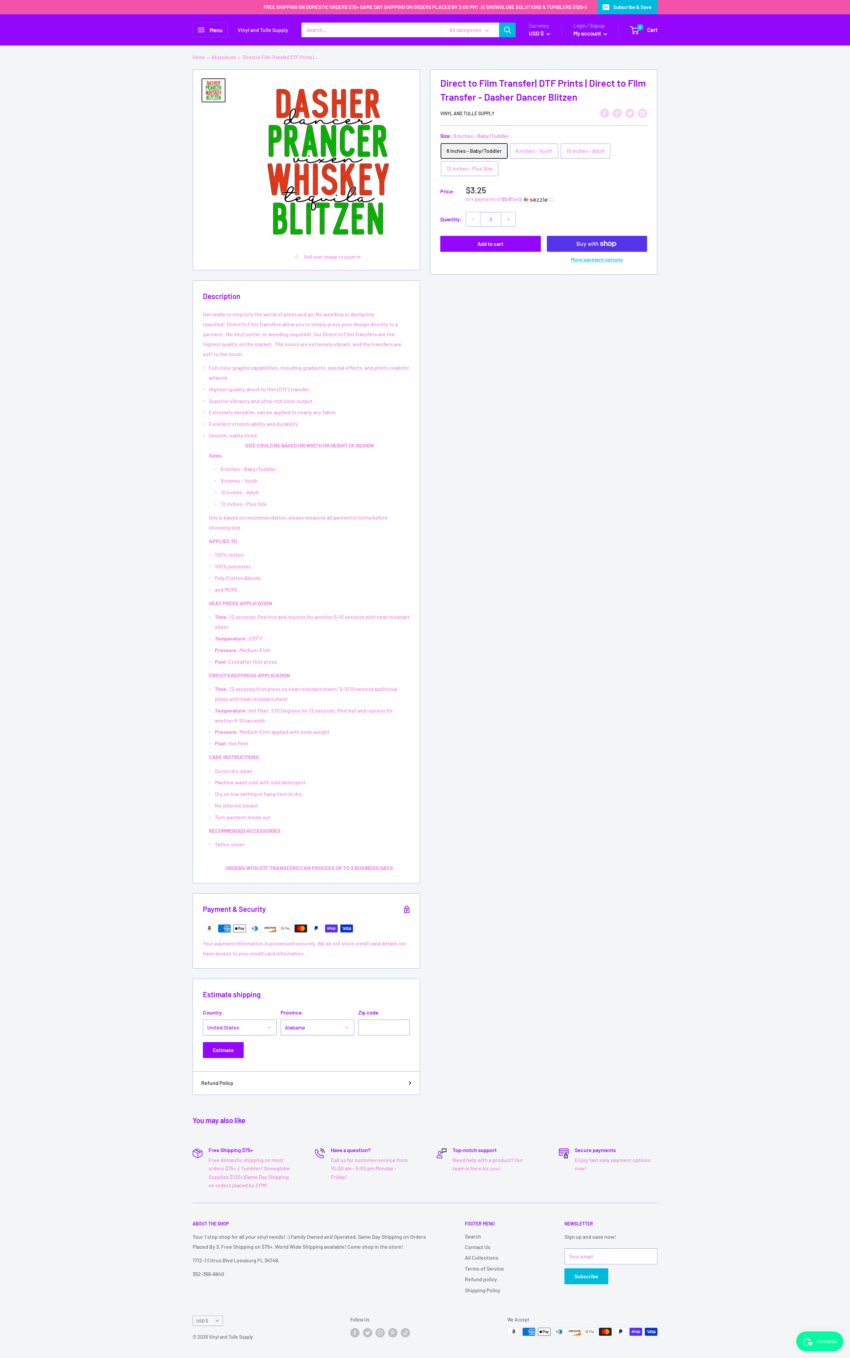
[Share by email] (642, 113)
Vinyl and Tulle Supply (467, 113)
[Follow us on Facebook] (355, 1332)
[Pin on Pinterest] (617, 113)
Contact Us (477, 1247)
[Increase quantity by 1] (508, 219)
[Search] (507, 30)
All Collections (481, 1257)
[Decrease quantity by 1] (473, 219)
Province (291, 1012)
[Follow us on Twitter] (367, 1332)
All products (224, 57)
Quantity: (451, 219)
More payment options (597, 259)
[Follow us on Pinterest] (392, 1332)
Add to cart (490, 244)
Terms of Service (484, 1268)
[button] (556, 199)
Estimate (223, 1050)
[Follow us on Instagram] (380, 1332)
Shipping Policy (482, 1290)
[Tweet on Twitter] (630, 113)
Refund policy (481, 1279)
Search (473, 1236)
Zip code (368, 1012)
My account (587, 33)
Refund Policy (217, 1083)
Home (199, 57)
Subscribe (586, 1276)
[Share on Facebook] (604, 113)
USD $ (202, 1320)
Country (212, 1012)
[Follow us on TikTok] (405, 1332)
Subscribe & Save (632, 7)
